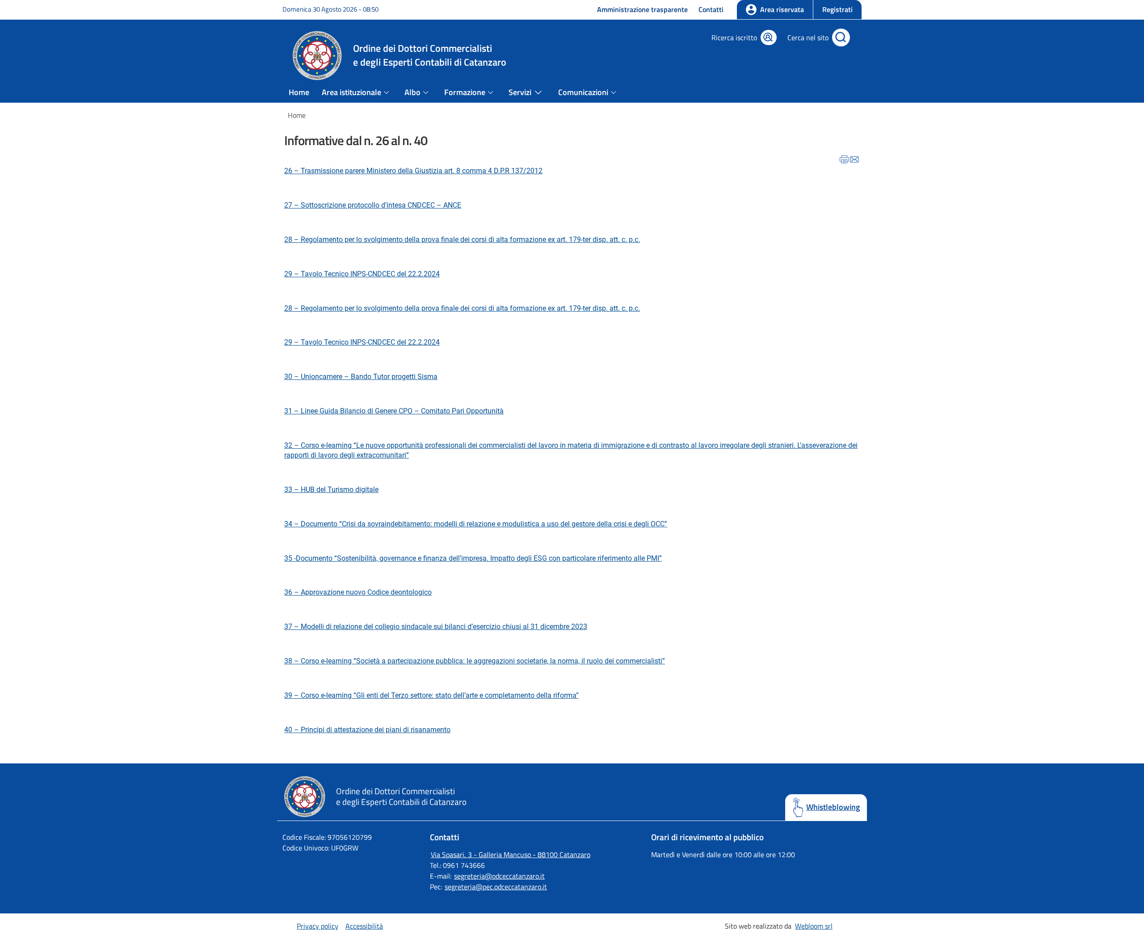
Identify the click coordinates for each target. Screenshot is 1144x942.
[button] (837, 9)
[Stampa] (844, 160)
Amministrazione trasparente (642, 9)
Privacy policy (317, 926)
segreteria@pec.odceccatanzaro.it (496, 886)
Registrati (837, 9)
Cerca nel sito (808, 37)
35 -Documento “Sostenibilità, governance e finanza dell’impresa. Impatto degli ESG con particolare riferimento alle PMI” (473, 558)
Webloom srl (814, 926)
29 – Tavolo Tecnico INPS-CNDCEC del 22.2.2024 (362, 274)
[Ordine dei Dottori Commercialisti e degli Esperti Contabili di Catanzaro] (309, 816)
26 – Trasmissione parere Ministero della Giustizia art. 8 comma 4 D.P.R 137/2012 (413, 171)
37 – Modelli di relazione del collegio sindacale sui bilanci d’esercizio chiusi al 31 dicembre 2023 (435, 626)
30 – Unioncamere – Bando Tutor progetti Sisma (360, 376)
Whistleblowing (833, 807)
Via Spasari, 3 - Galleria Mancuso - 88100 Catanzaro (510, 854)
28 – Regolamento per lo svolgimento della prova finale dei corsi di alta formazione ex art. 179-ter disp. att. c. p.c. (462, 239)
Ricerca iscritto (734, 37)
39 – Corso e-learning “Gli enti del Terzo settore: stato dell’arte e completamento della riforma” (431, 695)
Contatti (710, 9)
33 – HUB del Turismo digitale (331, 489)
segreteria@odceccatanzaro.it (499, 876)
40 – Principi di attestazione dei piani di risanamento (367, 729)
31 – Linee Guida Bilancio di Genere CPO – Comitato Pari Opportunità (394, 411)
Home (299, 92)
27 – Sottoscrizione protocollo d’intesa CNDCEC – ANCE (372, 205)
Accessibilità (364, 926)
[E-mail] (854, 160)
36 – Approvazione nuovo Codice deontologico (358, 592)
